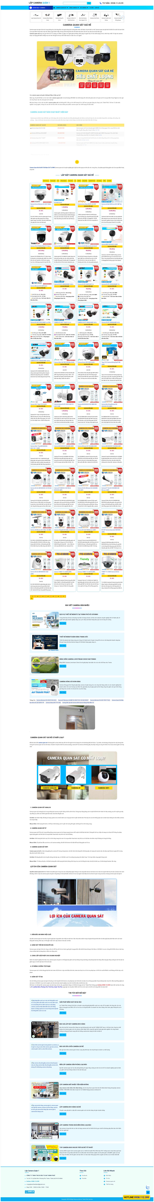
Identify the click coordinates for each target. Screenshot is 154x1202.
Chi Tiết (97, 130)
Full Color (70, 180)
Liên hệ (97, 7)
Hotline (136, 1197)
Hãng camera (73, 7)
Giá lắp (100, 135)
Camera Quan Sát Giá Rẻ (77, 25)
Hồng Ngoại (63, 180)
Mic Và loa (46, 180)
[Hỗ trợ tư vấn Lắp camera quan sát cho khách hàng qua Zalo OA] (148, 1187)
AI (75, 180)
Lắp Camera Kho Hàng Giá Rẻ (70, 1107)
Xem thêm (63, 623)
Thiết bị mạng (109, 1184)
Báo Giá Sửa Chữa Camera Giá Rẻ (72, 1046)
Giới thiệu (108, 1175)
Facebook (84, 1175)
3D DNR (109, 180)
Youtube (84, 1178)
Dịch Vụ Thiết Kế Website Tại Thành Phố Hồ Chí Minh (79, 614)
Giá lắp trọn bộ (85, 140)
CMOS (79, 180)
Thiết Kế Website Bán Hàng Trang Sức (74, 637)
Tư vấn (92, 7)
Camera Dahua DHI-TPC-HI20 (53, 702)
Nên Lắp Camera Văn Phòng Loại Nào (73, 1064)
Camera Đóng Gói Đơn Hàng (70, 681)
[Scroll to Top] (148, 1192)
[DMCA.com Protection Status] (29, 1192)
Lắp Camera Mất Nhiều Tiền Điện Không (74, 1084)
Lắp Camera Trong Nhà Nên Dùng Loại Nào (75, 1125)
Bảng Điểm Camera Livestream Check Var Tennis (78, 659)
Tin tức (108, 1178)
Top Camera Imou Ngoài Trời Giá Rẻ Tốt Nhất (76, 1147)
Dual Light (53, 180)
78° (58, 180)
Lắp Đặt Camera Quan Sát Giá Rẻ (77, 175)
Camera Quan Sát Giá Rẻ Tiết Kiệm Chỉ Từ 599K (42, 167)
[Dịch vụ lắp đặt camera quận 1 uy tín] (54, 7)
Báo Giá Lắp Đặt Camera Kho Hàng (72, 1024)
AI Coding (99, 180)
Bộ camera (83, 7)
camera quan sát (42, 742)
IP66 (104, 180)
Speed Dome (92, 180)
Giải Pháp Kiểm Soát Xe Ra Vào (70, 1002)
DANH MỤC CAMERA (39, 7)
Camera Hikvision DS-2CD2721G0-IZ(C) (46, 700)
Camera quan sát (61, 7)
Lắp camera (39, 3)
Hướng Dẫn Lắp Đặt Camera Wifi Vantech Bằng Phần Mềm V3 (78, 702)
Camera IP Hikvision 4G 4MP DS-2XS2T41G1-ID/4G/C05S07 (73, 700)
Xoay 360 (85, 180)
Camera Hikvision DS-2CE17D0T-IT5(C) (100, 700)
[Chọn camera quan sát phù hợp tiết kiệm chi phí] (122, 17)
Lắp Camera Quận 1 (32, 1171)
